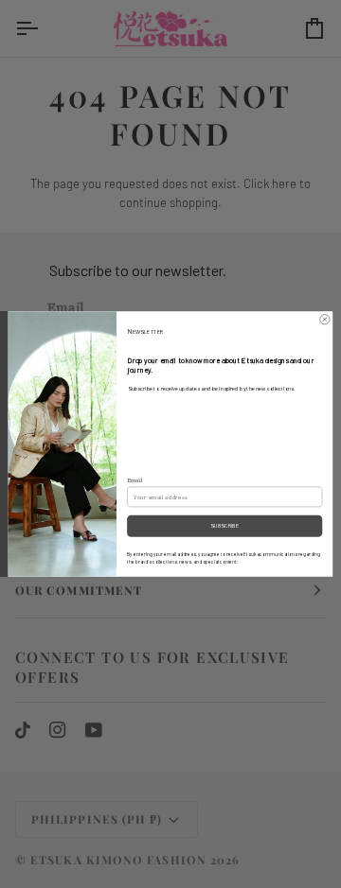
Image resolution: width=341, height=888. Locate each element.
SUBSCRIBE (224, 525)
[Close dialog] (325, 319)
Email (135, 481)
